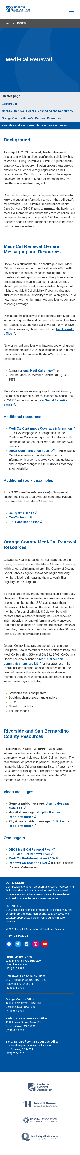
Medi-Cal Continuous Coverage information (40, 428)
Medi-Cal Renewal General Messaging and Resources (37, 111)
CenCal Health (19, 517)
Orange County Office (20, 999)
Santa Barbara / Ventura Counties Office (32, 1041)
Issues (21, 23)
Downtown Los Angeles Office (26, 976)
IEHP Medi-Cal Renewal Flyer (29, 854)
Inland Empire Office (19, 956)
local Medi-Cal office (37, 370)
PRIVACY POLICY (17, 935)
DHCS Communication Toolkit (30, 450)
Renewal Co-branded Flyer (28, 862)
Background (10, 103)
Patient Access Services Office (26, 1018)
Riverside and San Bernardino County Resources (34, 125)
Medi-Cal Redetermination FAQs (32, 858)
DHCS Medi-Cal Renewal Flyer (30, 849)
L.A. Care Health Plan (24, 521)
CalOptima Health (21, 513)
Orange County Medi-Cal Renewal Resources (32, 118)
